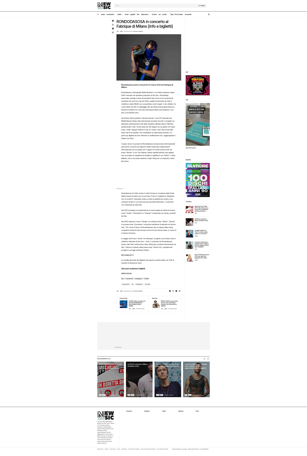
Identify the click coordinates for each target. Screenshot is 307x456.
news (121, 31)
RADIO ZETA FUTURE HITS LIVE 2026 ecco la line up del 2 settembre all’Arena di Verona (201, 209)
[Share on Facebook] (113, 21)
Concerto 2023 (125, 284)
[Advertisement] (148, 176)
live (118, 31)
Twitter (146, 278)
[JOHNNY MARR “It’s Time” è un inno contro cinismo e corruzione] (189, 233)
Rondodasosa (139, 284)
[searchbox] (156, 6)
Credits (106, 449)
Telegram (180, 411)
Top (162, 395)
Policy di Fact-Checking (134, 449)
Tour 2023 (147, 284)
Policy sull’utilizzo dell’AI (162, 449)
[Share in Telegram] (113, 29)
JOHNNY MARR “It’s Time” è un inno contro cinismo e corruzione (201, 232)
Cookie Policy (112, 449)
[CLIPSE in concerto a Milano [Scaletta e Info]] (189, 222)
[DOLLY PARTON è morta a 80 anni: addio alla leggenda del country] (189, 258)
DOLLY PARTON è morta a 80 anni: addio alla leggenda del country (202, 256)
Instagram (138, 278)
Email (197, 411)
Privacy (118, 449)
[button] (98, 14)
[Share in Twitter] (113, 25)
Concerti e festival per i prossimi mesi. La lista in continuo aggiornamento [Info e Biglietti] (202, 244)
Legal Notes (124, 449)
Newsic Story (100, 449)
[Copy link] (113, 32)
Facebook (129, 278)
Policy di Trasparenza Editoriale (148, 449)
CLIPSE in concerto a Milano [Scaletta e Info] (201, 219)
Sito (122, 278)
